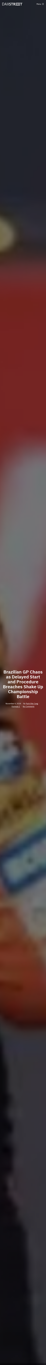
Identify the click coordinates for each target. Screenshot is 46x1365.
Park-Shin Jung (32, 703)
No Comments (28, 706)
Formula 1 (16, 706)
